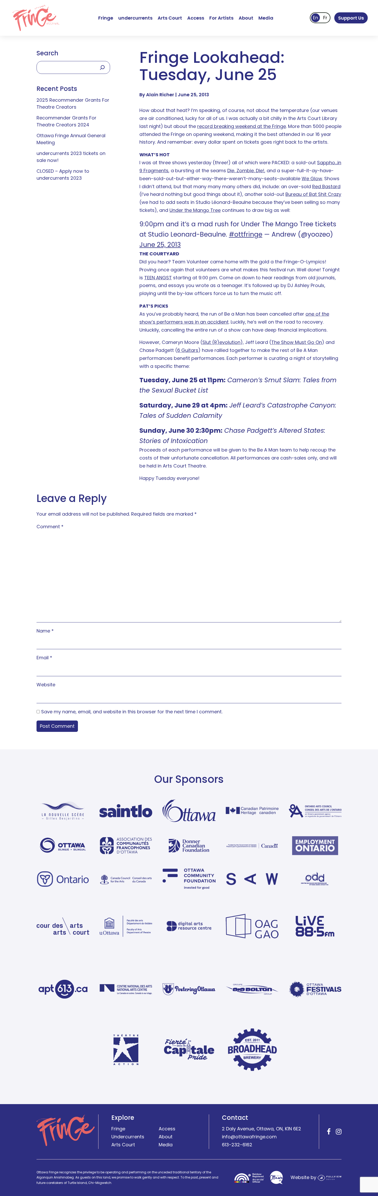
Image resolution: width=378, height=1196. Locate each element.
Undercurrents (127, 1137)
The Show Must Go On (296, 342)
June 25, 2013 (160, 244)
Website (46, 684)
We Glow (312, 178)
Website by (304, 1177)
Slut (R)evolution (221, 342)
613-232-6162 (237, 1145)
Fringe (105, 18)
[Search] (102, 67)
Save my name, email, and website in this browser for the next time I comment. (131, 711)
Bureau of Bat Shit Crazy (313, 194)
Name (45, 631)
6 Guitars (187, 350)
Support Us (351, 18)
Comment (50, 526)
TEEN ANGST (158, 277)
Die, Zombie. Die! (245, 170)
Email (44, 657)
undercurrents (135, 18)
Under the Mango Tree (195, 210)
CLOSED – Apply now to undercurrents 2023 (63, 174)
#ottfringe (245, 234)
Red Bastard (326, 186)
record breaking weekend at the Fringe (241, 126)
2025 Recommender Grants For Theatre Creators (73, 103)
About (246, 18)
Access (195, 18)
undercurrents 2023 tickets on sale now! (71, 156)
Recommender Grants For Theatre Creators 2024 (66, 121)
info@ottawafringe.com (249, 1137)
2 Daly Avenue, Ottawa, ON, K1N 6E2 (261, 1129)
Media (265, 18)
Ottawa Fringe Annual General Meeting (71, 139)
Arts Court (170, 18)
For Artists (221, 18)
